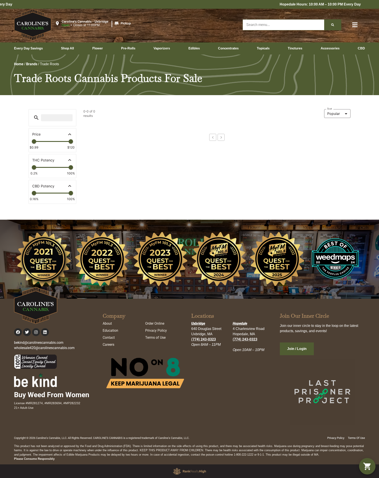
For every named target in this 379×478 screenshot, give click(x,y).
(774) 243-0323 (203, 339)
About (107, 323)
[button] (93, 23)
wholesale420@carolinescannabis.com (44, 348)
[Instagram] (36, 332)
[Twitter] (27, 332)
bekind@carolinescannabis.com (38, 342)
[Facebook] (18, 332)
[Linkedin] (45, 332)
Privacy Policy (156, 330)
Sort (329, 108)
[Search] (332, 25)
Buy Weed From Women (51, 395)
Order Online (154, 323)
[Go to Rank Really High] (189, 471)
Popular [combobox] (333, 113)
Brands (31, 64)
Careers (108, 344)
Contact (109, 337)
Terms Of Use (356, 438)
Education (110, 330)
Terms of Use (155, 337)
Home (18, 64)
